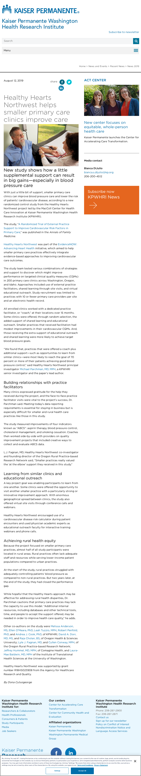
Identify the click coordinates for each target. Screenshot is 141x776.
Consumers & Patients (15, 719)
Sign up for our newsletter (111, 721)
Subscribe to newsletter (124, 32)
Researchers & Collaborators (18, 711)
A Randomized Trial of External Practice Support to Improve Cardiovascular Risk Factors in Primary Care (36, 228)
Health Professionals (14, 715)
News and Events (97, 66)
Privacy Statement (101, 765)
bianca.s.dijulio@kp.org (98, 172)
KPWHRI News (104, 197)
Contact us (102, 717)
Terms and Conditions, (85, 765)
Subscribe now (101, 192)
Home (82, 66)
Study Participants (13, 723)
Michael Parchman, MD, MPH (38, 369)
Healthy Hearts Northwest (20, 244)
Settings (57, 771)
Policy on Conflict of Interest (112, 724)
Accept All (82, 771)
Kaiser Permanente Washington (67, 730)
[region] (70, 765)
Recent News (117, 66)
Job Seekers (9, 731)
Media (5, 727)
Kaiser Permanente (60, 726)
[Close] (135, 761)
